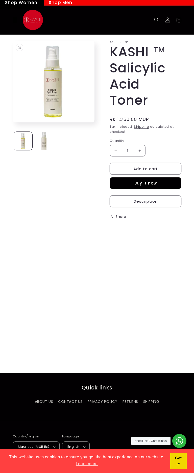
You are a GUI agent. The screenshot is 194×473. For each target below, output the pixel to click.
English (73, 446)
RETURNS (130, 401)
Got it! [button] (178, 461)
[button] (15, 19)
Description (146, 201)
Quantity (117, 140)
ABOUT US (44, 401)
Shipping (141, 126)
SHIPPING (151, 401)
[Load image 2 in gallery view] (44, 141)
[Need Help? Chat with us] (179, 441)
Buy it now (145, 183)
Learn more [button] (87, 464)
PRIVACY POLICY (102, 401)
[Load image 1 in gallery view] (23, 141)
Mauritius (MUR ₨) (34, 446)
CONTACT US (70, 401)
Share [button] (120, 216)
